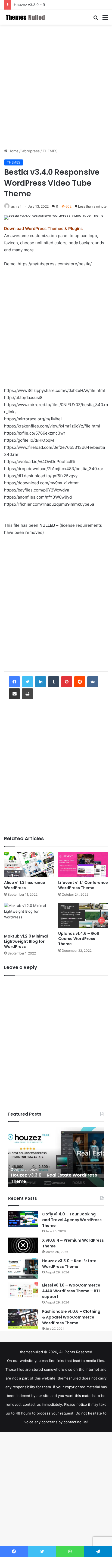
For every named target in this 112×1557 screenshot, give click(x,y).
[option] (56, 1157)
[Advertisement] (56, 86)
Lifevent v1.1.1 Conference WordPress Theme (83, 885)
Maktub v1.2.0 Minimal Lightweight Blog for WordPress (26, 941)
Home (12, 151)
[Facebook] (14, 681)
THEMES (50, 151)
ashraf (16, 206)
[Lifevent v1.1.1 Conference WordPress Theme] (83, 864)
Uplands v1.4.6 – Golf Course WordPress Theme (78, 939)
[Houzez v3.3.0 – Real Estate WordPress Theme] (23, 1268)
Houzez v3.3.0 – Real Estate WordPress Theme (54, 4)
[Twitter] (27, 681)
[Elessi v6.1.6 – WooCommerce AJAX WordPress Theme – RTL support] (23, 1290)
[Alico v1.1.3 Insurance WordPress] (29, 864)
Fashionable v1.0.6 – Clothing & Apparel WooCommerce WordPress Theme (71, 1317)
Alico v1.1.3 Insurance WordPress (24, 885)
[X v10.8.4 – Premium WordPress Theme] (23, 1245)
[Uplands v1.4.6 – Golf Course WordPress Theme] (83, 915)
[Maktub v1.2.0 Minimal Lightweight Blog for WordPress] (29, 917)
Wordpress (30, 151)
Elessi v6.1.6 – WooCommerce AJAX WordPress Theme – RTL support (71, 1290)
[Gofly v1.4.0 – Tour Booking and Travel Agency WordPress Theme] (23, 1219)
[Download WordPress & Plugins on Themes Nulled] (26, 17)
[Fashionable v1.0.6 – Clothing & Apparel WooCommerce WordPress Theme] (23, 1319)
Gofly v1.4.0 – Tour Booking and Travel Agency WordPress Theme (72, 1219)
